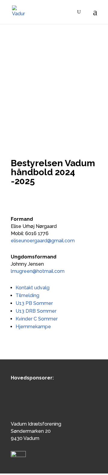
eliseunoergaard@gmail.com (43, 240)
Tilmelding (27, 295)
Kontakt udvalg (33, 288)
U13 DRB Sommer (36, 311)
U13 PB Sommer (34, 303)
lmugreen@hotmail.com (37, 271)
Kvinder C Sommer (37, 319)
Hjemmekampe (33, 326)
